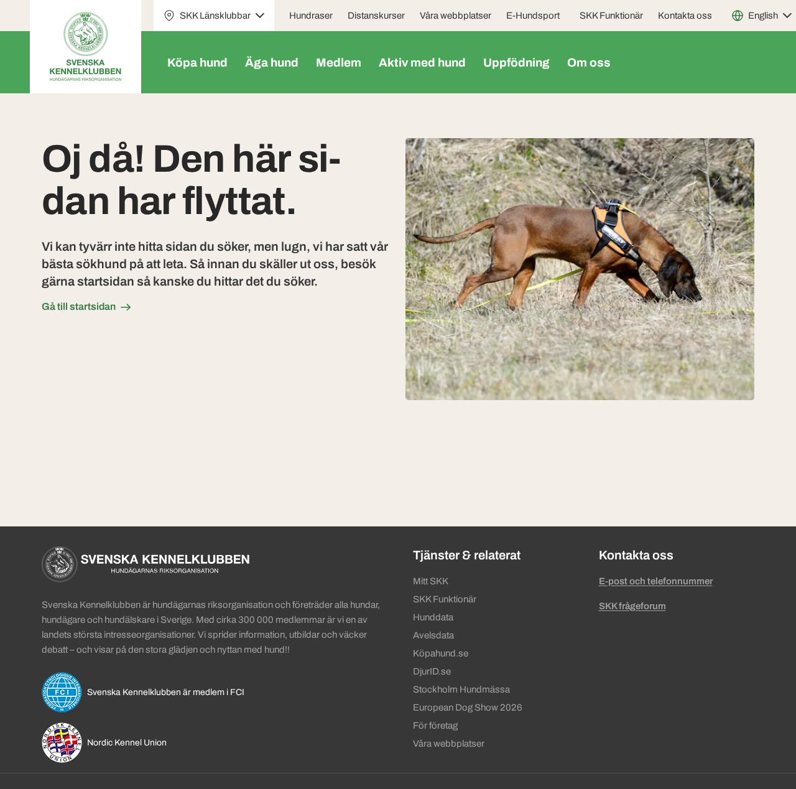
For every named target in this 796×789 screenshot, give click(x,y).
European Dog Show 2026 (467, 707)
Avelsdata (433, 635)
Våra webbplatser (455, 16)
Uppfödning (516, 62)
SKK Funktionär (611, 16)
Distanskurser (376, 16)
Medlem (338, 62)
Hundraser (311, 16)
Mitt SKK (430, 581)
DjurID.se (432, 671)
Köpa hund (197, 62)
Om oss (589, 62)
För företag (435, 726)
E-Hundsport (533, 16)
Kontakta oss (685, 16)
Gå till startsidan (79, 306)
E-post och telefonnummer (656, 581)
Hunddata (433, 617)
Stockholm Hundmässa (461, 689)
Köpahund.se (440, 653)
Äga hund (271, 62)
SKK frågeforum (632, 606)
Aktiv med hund (422, 62)
